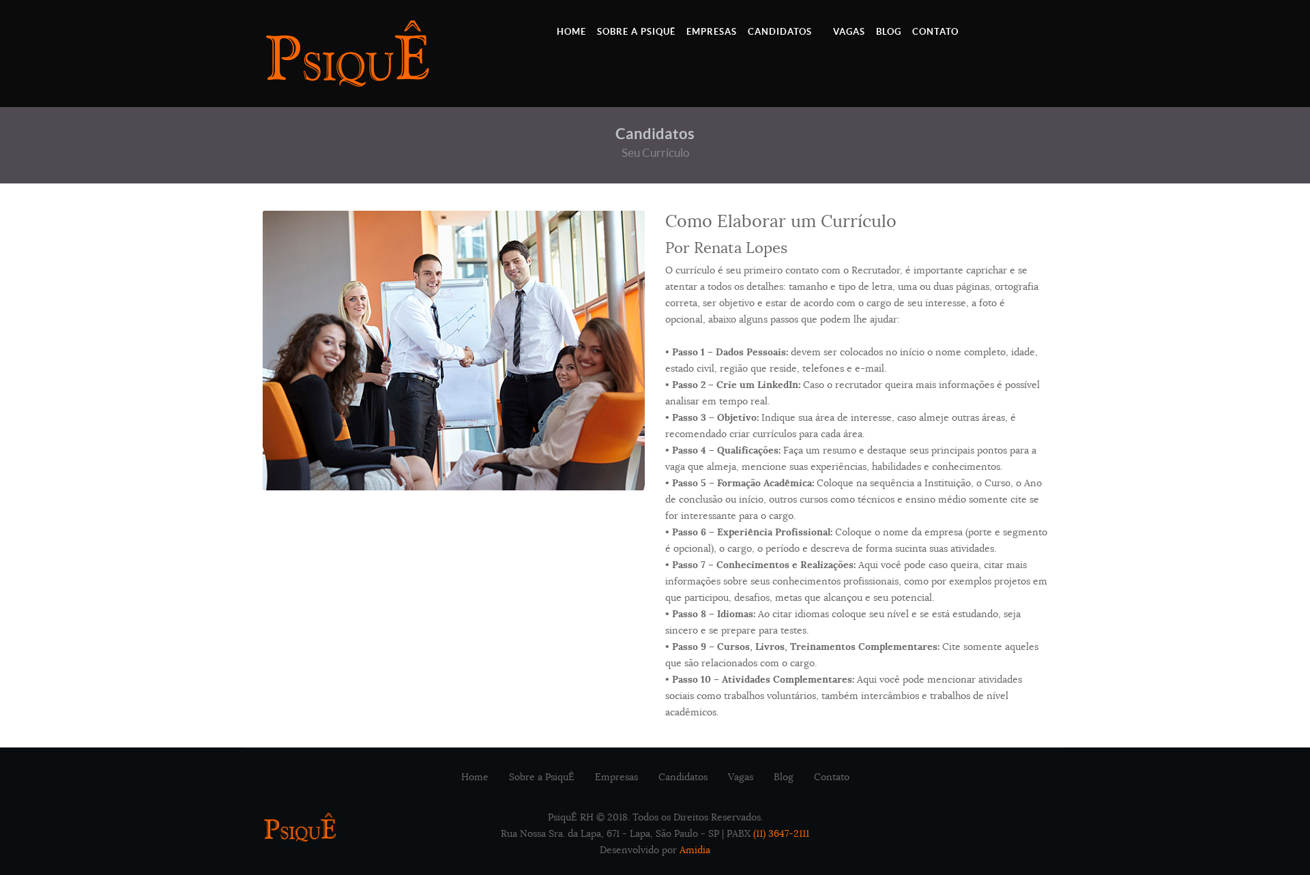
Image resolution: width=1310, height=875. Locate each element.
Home (475, 777)
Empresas (616, 777)
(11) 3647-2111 (781, 833)
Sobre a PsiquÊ (541, 777)
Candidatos (683, 777)
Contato (831, 777)
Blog (784, 777)
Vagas (740, 777)
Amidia (695, 850)
